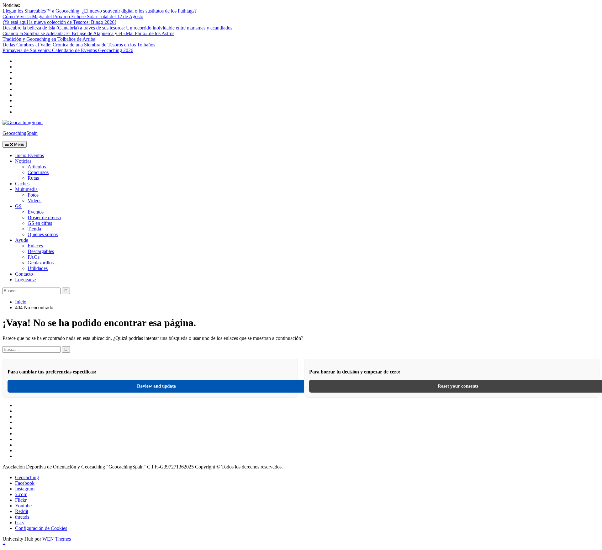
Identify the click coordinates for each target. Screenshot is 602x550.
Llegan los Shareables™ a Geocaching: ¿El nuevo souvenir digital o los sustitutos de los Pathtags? (100, 10)
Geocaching (27, 477)
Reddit (21, 511)
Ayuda (21, 240)
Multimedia (26, 189)
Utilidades (38, 268)
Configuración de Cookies (41, 528)
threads (22, 517)
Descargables (41, 251)
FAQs (34, 257)
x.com (21, 494)
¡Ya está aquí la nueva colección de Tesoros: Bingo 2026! (59, 22)
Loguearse (25, 279)
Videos (34, 200)
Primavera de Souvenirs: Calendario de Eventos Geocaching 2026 (68, 50)
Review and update (156, 386)
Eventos (36, 211)
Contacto (24, 274)
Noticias (23, 161)
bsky (19, 522)
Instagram (24, 488)
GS (18, 206)
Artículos (37, 166)
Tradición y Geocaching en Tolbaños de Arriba (49, 39)
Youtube (23, 505)
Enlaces (35, 245)
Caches (22, 183)
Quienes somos (43, 234)
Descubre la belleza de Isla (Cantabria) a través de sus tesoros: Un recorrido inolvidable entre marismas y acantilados (117, 27)
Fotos (33, 195)
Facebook (24, 483)
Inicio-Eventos (29, 155)
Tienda (34, 228)
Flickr (21, 500)
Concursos (38, 172)
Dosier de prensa (44, 217)
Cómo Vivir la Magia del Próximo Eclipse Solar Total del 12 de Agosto (73, 16)
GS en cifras (40, 223)
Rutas (33, 178)
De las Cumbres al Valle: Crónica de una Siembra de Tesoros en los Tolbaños (79, 44)
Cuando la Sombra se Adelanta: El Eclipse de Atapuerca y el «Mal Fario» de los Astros (88, 33)
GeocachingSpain (20, 133)
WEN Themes (56, 539)
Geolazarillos (41, 262)
